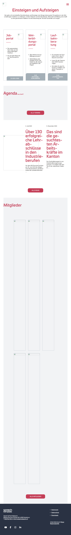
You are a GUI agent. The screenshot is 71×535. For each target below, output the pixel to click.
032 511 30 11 (9, 519)
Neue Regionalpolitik (57, 522)
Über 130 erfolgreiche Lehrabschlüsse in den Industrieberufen (34, 146)
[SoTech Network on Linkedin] (20, 527)
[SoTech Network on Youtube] (5, 527)
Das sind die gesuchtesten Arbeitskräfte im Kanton (54, 144)
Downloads (54, 515)
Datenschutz (55, 512)
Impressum (54, 509)
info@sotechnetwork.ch (20, 519)
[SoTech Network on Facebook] (10, 527)
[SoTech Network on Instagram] (15, 527)
